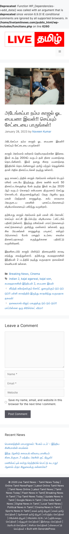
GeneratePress (46, 528)
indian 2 (14, 278)
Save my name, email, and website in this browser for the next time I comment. (35, 402)
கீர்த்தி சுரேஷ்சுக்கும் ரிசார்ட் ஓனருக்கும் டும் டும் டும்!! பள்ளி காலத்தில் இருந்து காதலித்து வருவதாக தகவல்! (34, 293)
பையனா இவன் (45, 283)
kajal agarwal (29, 278)
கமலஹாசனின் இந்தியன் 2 (20, 283)
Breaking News (19, 273)
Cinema (35, 273)
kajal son (45, 278)
